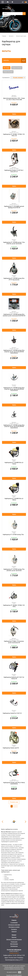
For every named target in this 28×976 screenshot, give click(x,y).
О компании (14, 922)
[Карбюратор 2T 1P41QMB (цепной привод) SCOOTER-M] (14, 195)
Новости (14, 931)
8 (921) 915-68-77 (14, 951)
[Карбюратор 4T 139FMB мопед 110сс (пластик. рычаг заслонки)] (14, 231)
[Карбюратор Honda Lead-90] (14, 736)
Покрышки (14, 941)
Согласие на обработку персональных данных (14, 968)
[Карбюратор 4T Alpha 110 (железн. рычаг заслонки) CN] (14, 630)
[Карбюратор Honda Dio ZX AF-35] (14, 702)
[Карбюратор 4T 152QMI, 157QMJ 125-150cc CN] (14, 123)
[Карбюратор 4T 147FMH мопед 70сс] (14, 523)
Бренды (14, 937)
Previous (2, 821)
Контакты (14, 929)
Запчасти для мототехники (14, 939)
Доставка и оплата (14, 927)
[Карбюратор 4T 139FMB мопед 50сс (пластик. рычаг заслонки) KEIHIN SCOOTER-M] (14, 339)
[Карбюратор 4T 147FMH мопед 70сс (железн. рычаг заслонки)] (14, 558)
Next (25, 821)
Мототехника (14, 944)
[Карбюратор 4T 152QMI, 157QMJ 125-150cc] (14, 594)
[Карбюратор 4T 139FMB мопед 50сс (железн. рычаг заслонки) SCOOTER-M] (14, 303)
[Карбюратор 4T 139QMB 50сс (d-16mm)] (14, 451)
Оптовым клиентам (14, 925)
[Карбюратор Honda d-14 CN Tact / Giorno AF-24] (14, 159)
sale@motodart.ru (14, 953)
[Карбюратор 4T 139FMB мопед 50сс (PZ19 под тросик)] (14, 267)
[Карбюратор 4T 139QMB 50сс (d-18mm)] (14, 487)
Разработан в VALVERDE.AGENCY (14, 975)
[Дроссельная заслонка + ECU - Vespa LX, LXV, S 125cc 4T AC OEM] (14, 87)
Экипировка (14, 946)
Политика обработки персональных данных (14, 967)
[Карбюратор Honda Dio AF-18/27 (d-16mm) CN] (14, 666)
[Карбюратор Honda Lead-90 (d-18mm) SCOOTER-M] (14, 771)
